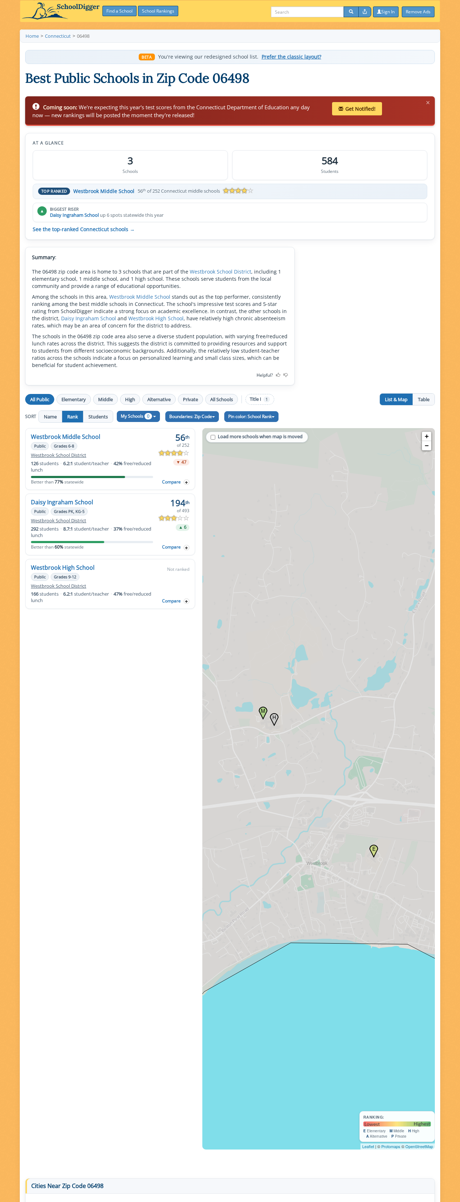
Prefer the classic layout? (291, 57)
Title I (259, 399)
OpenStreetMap (419, 1146)
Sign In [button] (388, 12)
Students (98, 416)
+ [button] (427, 436)
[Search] (351, 11)
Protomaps (390, 1146)
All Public (39, 399)
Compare (171, 482)
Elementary (73, 399)
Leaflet (368, 1146)
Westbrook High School (156, 318)
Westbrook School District (220, 271)
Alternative (159, 399)
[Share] (364, 11)
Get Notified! (360, 108)
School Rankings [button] (158, 11)
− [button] (427, 445)
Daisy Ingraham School (74, 215)
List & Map (396, 399)
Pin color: (250, 416)
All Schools (221, 399)
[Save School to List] (186, 482)
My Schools (135, 416)
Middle (105, 399)
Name (50, 416)
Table (423, 399)
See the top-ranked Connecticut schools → (84, 229)
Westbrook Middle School (103, 191)
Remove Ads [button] (418, 12)
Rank (72, 416)
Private (190, 399)
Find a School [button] (119, 11)
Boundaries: (190, 416)
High (130, 399)
